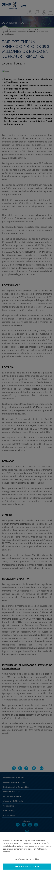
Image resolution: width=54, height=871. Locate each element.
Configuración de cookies (27, 859)
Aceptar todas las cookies (27, 866)
